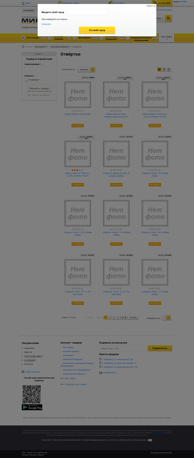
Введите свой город (53, 12)
